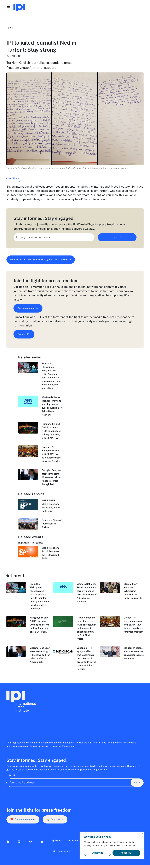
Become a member (28, 308)
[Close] (142, 833)
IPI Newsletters (61, 851)
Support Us (54, 819)
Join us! (117, 237)
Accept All (126, 852)
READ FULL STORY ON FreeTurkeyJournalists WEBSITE (40, 259)
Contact (73, 840)
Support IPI (24, 334)
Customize (97, 852)
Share (15, 178)
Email (12, 775)
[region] (112, 845)
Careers (57, 840)
